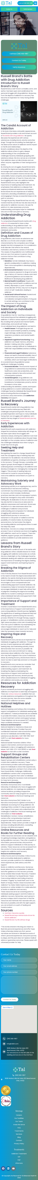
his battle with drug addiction (13, 136)
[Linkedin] (8, 1168)
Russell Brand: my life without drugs (17, 920)
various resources (14, 694)
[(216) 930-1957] (4, 1038)
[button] (35, 3)
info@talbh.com (12, 1044)
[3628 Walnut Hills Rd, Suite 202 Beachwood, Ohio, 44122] (4, 1051)
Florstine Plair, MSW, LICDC (26, 28)
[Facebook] (3, 1168)
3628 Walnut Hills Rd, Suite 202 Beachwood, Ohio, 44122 (17, 1049)
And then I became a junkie (14, 913)
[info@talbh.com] (4, 1044)
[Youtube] (13, 1168)
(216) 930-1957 (12, 1039)
